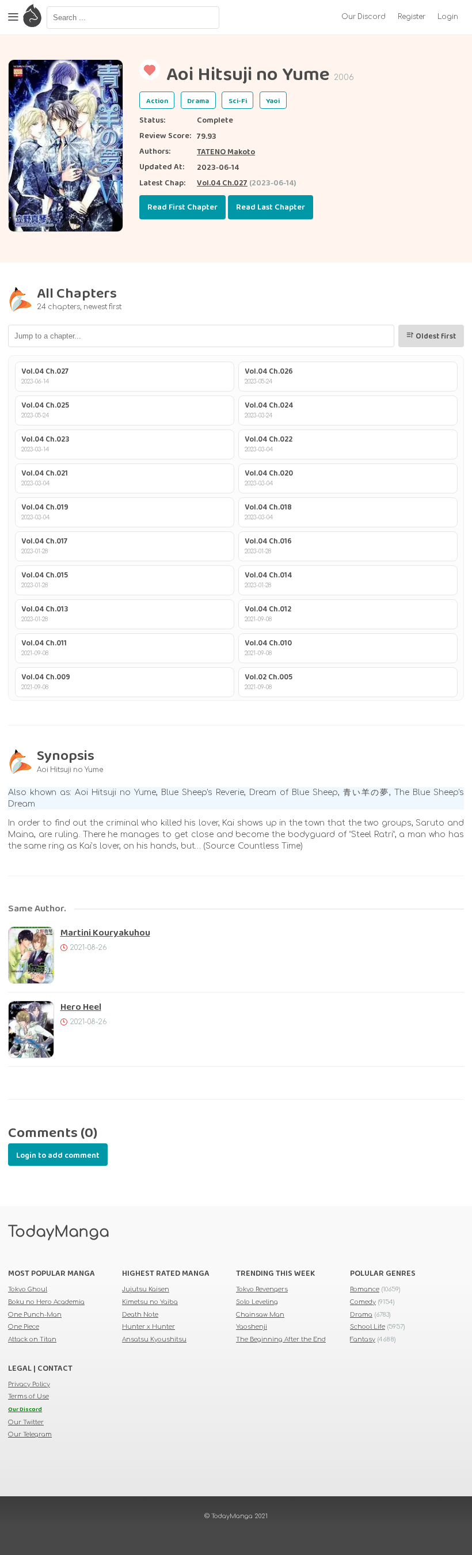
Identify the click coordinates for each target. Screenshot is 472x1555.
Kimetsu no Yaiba (150, 1302)
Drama (198, 101)
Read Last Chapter (270, 207)
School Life (367, 1327)
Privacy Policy (29, 1384)
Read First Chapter (182, 207)
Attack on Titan (32, 1339)
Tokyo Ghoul (27, 1289)
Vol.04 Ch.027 (222, 183)
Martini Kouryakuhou (105, 933)
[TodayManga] (32, 17)
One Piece (23, 1327)
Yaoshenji (251, 1327)
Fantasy (362, 1339)
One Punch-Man (35, 1314)
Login (447, 17)
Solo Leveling (257, 1302)
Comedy (363, 1302)
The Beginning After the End (281, 1339)
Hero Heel (80, 1007)
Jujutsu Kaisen (145, 1289)
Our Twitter (26, 1422)
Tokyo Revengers (262, 1289)
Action (157, 101)
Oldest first (435, 336)
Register (411, 17)
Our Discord (363, 17)
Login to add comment (58, 1155)
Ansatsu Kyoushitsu (154, 1339)
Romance (364, 1289)
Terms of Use (28, 1396)
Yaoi (273, 101)
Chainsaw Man (260, 1314)
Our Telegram (30, 1434)
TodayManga (58, 1232)
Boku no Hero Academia (46, 1302)
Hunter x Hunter (148, 1327)
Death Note (140, 1314)
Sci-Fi (238, 101)
